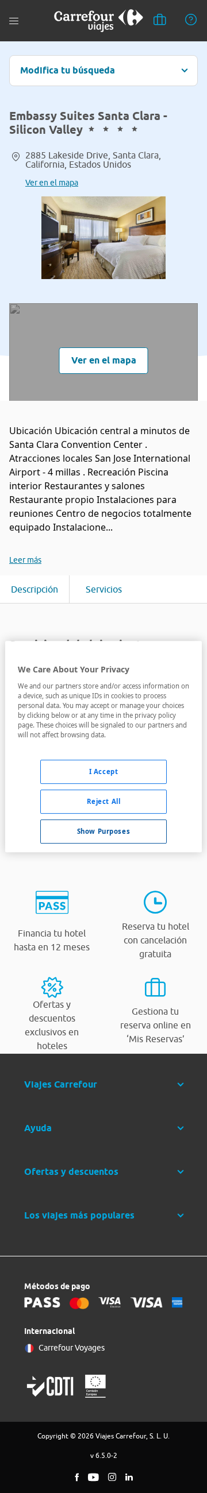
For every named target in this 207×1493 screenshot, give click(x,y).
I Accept (103, 771)
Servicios (104, 589)
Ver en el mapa (51, 182)
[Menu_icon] (13, 21)
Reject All (104, 801)
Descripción (34, 589)
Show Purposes (103, 831)
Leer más (25, 559)
